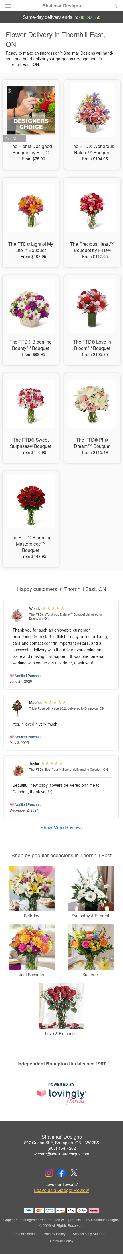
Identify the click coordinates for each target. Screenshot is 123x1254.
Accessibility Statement (90, 1233)
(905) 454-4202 (61, 1148)
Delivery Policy (61, 1241)
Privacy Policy (55, 1233)
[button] (110, 1241)
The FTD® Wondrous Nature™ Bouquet (57, 614)
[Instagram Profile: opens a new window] (49, 1173)
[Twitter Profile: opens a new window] (74, 1173)
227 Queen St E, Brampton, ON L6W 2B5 (61, 1142)
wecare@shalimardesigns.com (61, 1154)
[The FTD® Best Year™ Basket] (18, 769)
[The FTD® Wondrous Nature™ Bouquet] (18, 614)
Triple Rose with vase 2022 (48, 708)
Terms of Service (24, 1233)
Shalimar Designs (62, 5)
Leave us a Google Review (61, 1190)
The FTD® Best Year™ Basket (50, 769)
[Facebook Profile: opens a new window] (61, 1173)
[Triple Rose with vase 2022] (18, 708)
